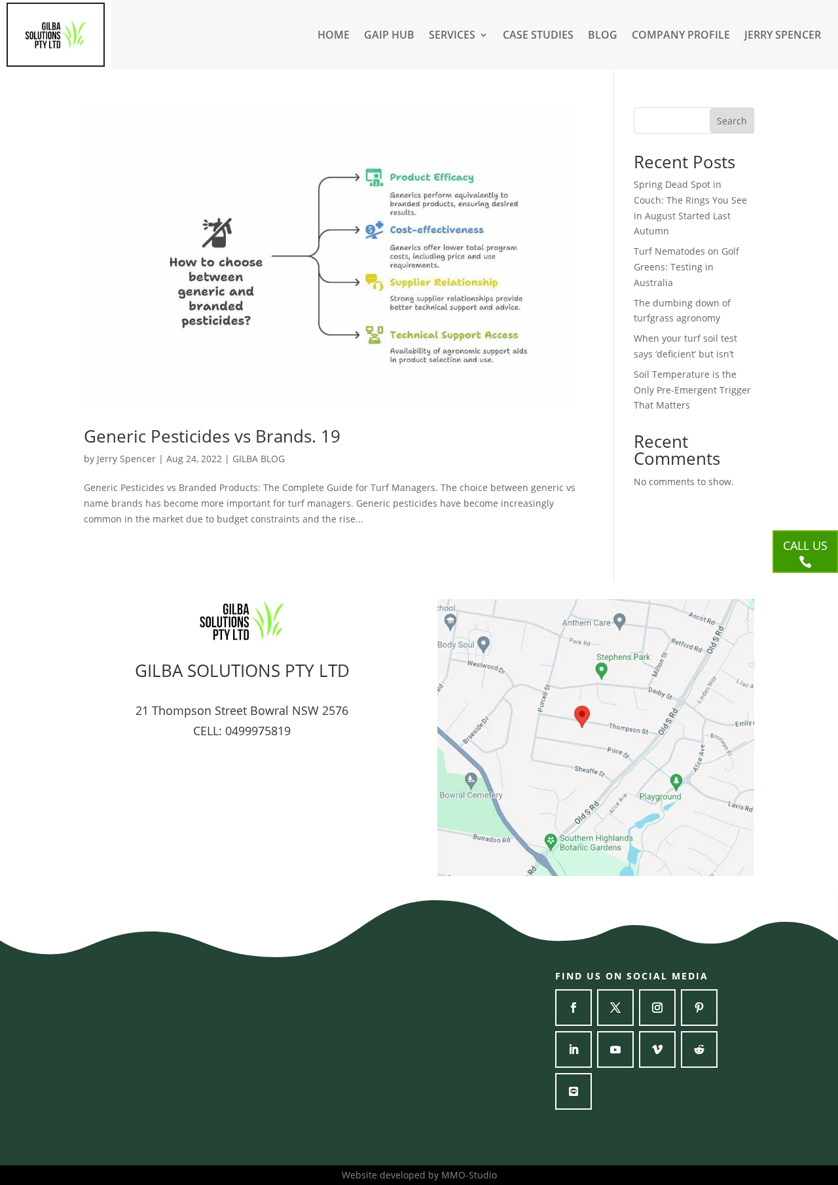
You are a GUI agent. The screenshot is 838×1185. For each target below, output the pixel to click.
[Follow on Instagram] (657, 1007)
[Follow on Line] (573, 1091)
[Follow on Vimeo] (657, 1049)
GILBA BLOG (258, 458)
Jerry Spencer (126, 458)
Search (732, 121)
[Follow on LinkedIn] (573, 1049)
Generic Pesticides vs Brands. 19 (212, 436)
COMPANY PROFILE (681, 36)
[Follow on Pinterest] (699, 1007)
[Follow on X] (615, 1007)
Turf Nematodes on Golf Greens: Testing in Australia (686, 267)
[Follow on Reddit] (699, 1049)
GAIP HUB (389, 36)
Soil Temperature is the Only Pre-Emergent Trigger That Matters (692, 390)
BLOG (602, 36)
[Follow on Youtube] (615, 1049)
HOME (334, 36)
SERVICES (452, 36)
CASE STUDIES (538, 36)
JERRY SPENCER (782, 36)
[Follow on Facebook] (573, 1007)
